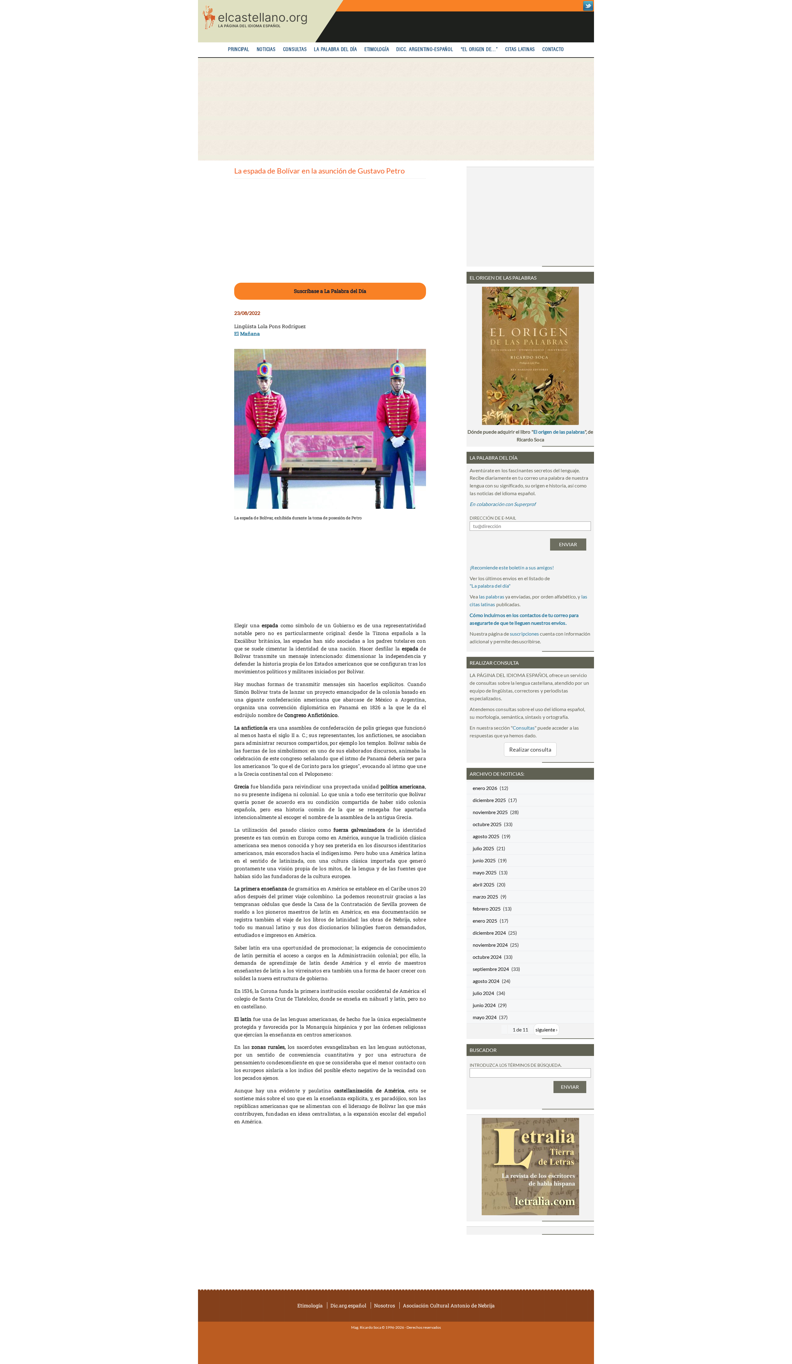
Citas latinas (520, 49)
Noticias (266, 49)
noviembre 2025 (490, 812)
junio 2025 (484, 860)
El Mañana (247, 333)
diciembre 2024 (489, 933)
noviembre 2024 (490, 945)
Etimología (376, 49)
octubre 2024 (487, 957)
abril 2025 (483, 884)
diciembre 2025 (489, 800)
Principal (238, 49)
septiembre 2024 (491, 969)
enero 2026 (485, 788)
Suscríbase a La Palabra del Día (330, 291)
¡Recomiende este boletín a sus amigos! (512, 567)
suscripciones (524, 634)
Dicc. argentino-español (424, 49)
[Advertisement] (396, 109)
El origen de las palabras (559, 432)
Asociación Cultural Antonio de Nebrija (449, 1305)
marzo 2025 (485, 896)
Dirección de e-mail (493, 518)
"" (490, 586)
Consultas (295, 49)
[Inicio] (270, 21)
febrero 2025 (487, 908)
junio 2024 (484, 1005)
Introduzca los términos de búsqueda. (516, 1065)
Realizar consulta (530, 749)
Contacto (553, 49)
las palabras (491, 596)
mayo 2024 (485, 1017)
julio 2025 (483, 848)
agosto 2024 (486, 981)
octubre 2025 (487, 824)
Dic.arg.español (348, 1305)
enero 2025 (485, 921)
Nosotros (384, 1305)
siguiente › (546, 1029)
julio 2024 (483, 993)
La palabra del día (335, 49)
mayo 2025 (485, 872)
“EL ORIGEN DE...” (479, 49)
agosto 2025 (486, 836)
